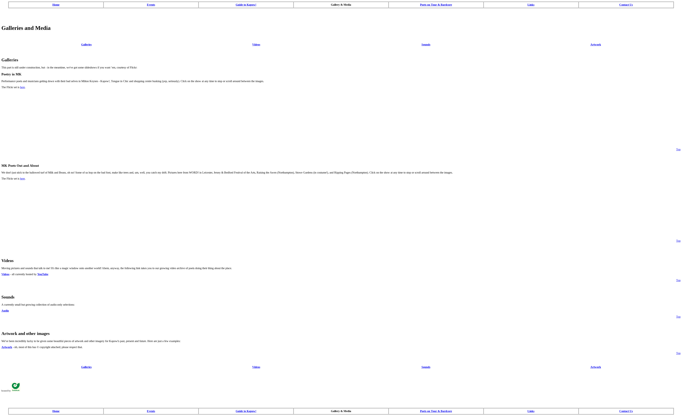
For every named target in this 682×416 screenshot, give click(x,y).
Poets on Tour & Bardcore (436, 4)
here (22, 87)
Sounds (425, 44)
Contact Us (626, 4)
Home (55, 4)
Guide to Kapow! (246, 4)
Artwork (595, 44)
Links (530, 4)
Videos (256, 44)
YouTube (42, 274)
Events (151, 4)
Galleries (86, 44)
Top (678, 149)
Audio (5, 310)
